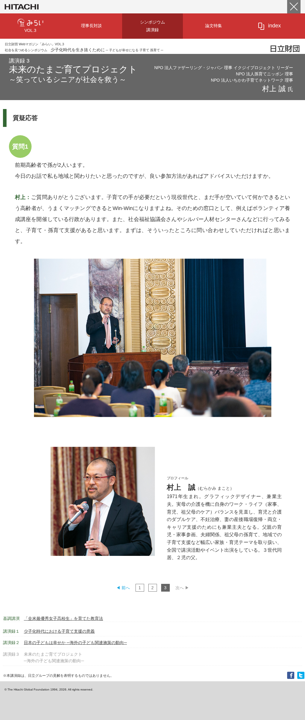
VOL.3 (30, 30)
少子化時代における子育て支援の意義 (49, 631)
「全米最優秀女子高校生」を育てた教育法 (53, 618)
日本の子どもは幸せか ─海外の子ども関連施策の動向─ (65, 642)
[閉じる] (294, 6)
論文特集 (213, 25)
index (274, 26)
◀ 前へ (123, 587)
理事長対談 (91, 25)
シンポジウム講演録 (152, 26)
